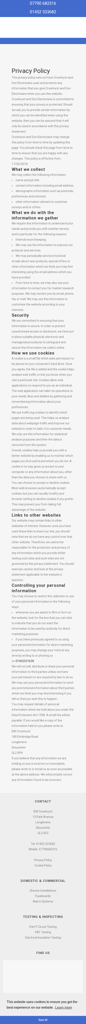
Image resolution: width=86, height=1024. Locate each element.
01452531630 (25, 661)
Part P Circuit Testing (43, 926)
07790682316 (48, 849)
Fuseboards (43, 896)
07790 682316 (43, 3)
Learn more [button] (63, 1007)
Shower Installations (43, 890)
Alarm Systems (43, 901)
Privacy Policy (43, 860)
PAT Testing (43, 932)
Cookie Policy (43, 865)
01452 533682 (43, 11)
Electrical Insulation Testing (43, 937)
